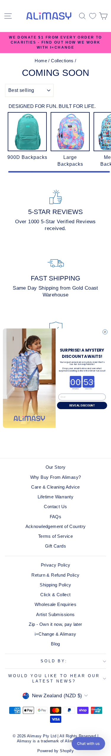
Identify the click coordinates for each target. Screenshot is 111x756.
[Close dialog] (104, 331)
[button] (88, 743)
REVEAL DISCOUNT (82, 405)
